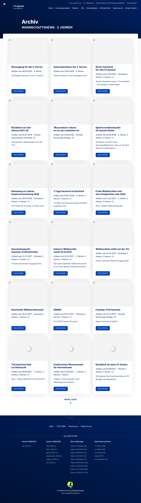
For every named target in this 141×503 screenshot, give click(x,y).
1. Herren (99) (100, 446)
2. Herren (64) (100, 449)
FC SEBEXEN (88, 3)
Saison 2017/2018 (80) (79, 469)
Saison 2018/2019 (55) (79, 466)
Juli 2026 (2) (26, 446)
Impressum (73, 426)
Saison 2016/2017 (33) (79, 472)
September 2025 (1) (54, 456)
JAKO (51, 426)
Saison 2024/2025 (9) (78, 446)
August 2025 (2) (52, 459)
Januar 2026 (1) (52, 453)
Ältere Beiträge (76, 442)
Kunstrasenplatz (62, 8)
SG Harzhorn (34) (101, 459)
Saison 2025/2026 (53, 442)
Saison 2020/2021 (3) (78, 459)
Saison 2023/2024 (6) (78, 449)
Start (51, 8)
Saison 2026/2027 (29, 442)
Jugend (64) (99, 456)
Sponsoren (118, 8)
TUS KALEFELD (75, 3)
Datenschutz (86, 426)
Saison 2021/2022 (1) (78, 456)
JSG (82, 8)
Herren (75, 8)
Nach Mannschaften (103, 442)
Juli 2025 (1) (50, 463)
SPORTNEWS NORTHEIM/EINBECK (110, 3)
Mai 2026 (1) (51, 446)
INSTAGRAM (132, 3)
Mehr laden (70, 399)
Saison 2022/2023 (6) (78, 453)
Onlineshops (91, 8)
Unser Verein (131, 8)
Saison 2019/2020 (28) (79, 463)
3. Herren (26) (100, 453)
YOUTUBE (61, 426)
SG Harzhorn (105, 8)
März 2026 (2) (51, 449)
